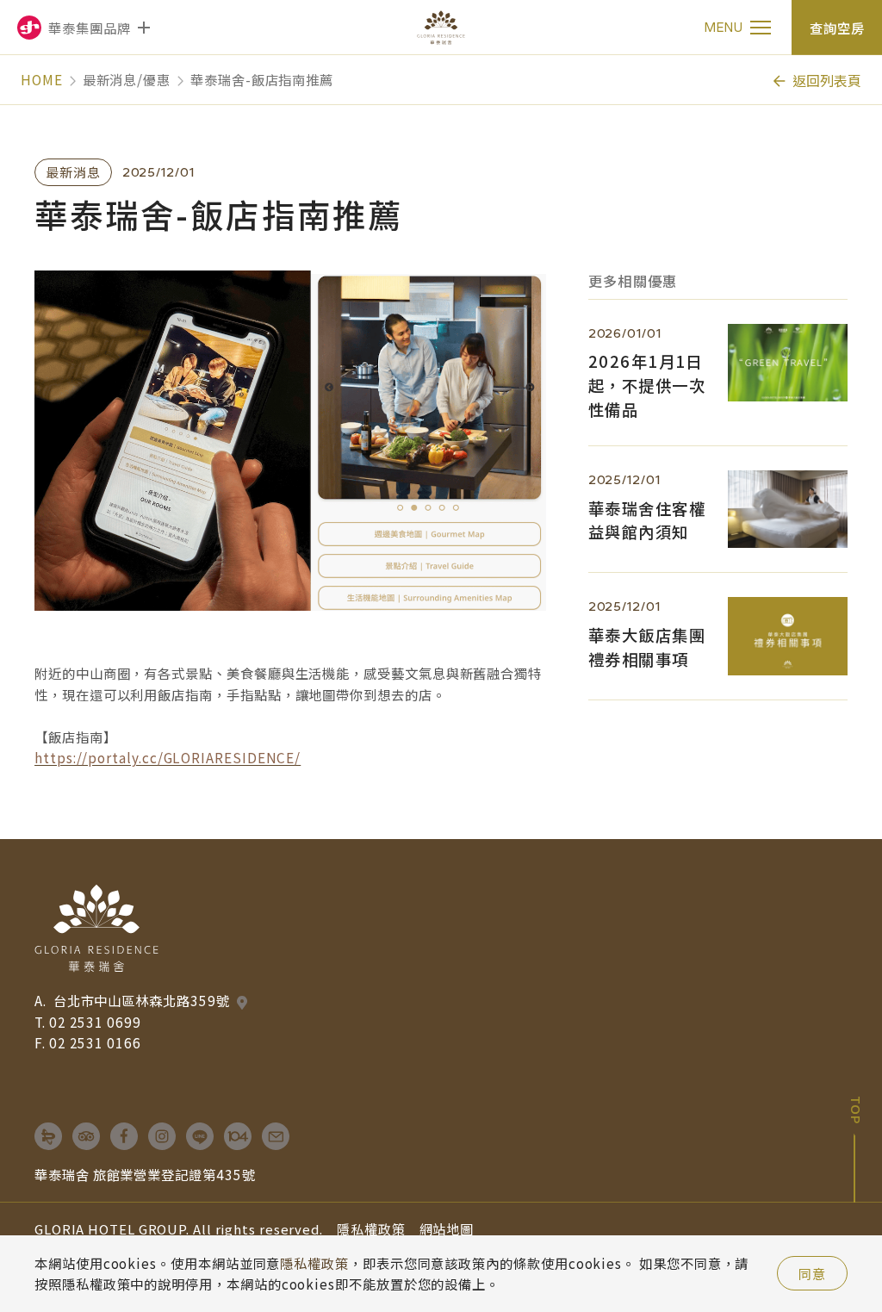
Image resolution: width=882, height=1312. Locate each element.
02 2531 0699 (95, 1021)
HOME (42, 79)
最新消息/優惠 (127, 79)
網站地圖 (447, 1229)
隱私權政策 (371, 1229)
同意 (812, 1273)
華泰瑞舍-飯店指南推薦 (261, 79)
